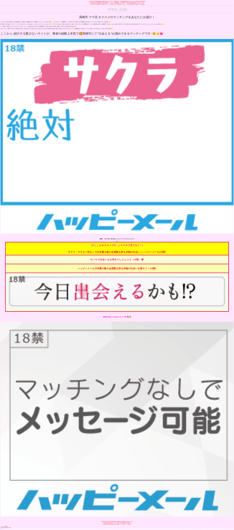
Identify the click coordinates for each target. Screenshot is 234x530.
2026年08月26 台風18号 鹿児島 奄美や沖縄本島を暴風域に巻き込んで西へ (117, 521)
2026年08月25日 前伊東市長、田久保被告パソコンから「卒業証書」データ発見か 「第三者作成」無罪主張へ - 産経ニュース (117, 2)
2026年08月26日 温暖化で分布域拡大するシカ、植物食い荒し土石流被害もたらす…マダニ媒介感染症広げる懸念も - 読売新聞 (117, 4)
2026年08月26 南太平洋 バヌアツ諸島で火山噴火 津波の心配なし (117, 522)
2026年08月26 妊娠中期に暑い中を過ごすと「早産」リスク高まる (117, 524)
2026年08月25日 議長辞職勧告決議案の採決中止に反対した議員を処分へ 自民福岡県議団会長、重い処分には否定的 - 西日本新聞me (117, 1)
